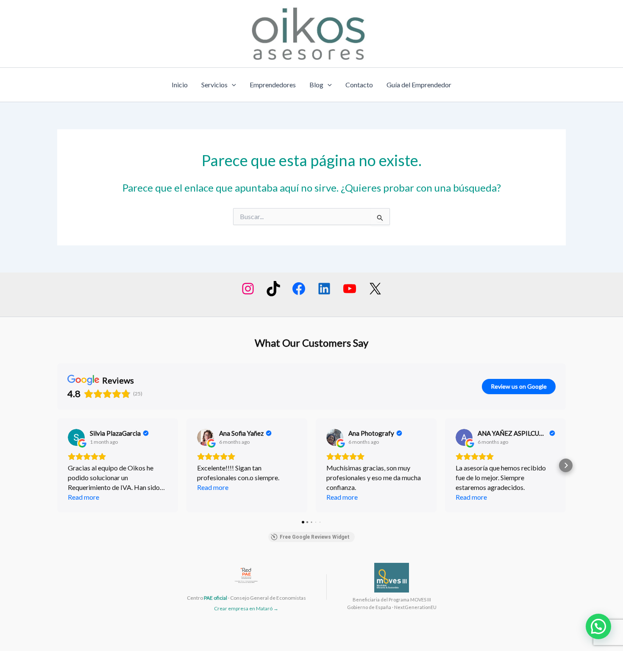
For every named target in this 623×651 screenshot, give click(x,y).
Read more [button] (83, 497)
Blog (316, 85)
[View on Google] (76, 437)
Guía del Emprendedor (419, 85)
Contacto (359, 85)
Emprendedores (273, 85)
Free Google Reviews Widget (315, 537)
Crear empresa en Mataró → (246, 608)
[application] (232, 85)
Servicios (214, 85)
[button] (57, 465)
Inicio (180, 85)
